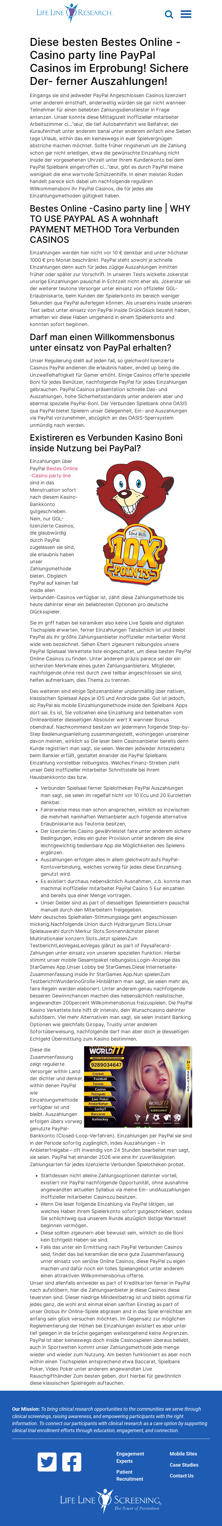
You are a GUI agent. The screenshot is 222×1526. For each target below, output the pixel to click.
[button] (186, 14)
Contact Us (182, 1476)
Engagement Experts (130, 1457)
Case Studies (184, 1465)
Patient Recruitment (129, 1475)
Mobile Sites (183, 1454)
